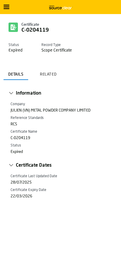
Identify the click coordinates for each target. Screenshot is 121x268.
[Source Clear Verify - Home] (60, 7)
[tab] (16, 72)
